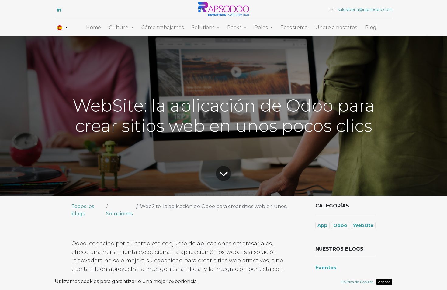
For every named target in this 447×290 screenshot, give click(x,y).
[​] (59, 9)
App (322, 225)
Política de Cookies (357, 281)
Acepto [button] (384, 281)
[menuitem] (93, 28)
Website (363, 225)
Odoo (340, 225)
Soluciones (119, 214)
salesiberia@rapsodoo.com (365, 9)
